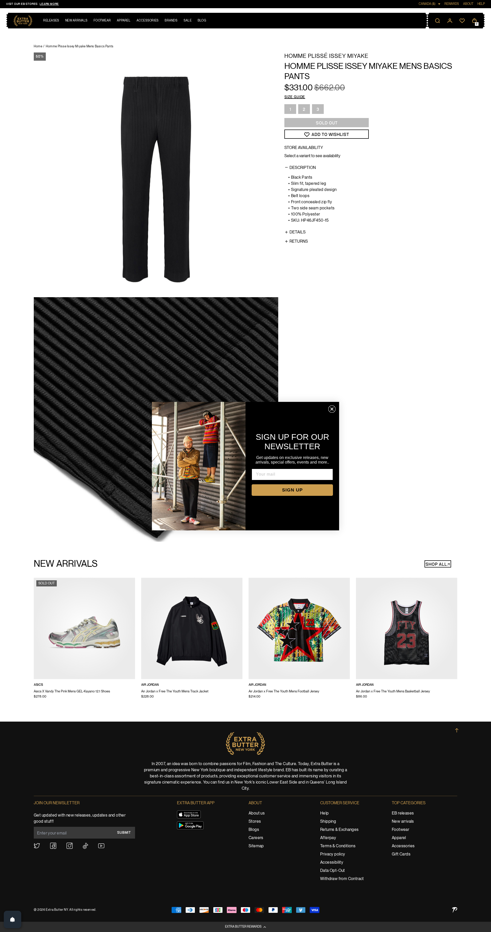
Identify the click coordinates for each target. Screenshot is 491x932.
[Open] (12, 919)
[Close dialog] (332, 409)
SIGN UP (292, 489)
